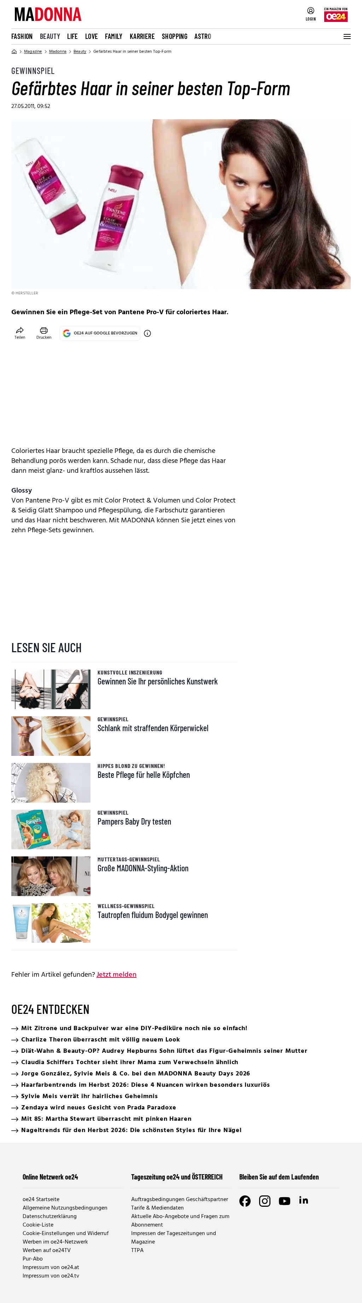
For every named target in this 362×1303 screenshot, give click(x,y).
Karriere (142, 36)
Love (91, 36)
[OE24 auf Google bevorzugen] (147, 333)
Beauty (50, 36)
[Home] (14, 51)
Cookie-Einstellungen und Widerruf (66, 1233)
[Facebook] (245, 1201)
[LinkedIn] (304, 1201)
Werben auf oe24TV (47, 1250)
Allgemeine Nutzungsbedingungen (65, 1208)
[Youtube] (284, 1201)
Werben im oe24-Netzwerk (55, 1242)
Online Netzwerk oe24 (50, 1176)
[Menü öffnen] (346, 36)
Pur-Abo (33, 1259)
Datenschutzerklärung (50, 1216)
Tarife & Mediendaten (157, 1208)
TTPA (137, 1250)
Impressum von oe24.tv (51, 1276)
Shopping (174, 36)
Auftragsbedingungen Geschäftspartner (179, 1199)
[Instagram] (264, 1201)
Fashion (22, 36)
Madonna (57, 51)
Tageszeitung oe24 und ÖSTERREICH (177, 1176)
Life (72, 36)
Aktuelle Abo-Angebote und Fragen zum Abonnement (180, 1221)
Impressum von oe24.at (51, 1267)
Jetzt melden (116, 975)
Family (113, 36)
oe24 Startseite (41, 1199)
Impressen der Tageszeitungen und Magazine (173, 1238)
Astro (202, 36)
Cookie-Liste (38, 1225)
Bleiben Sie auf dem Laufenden (279, 1176)
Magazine (33, 51)
